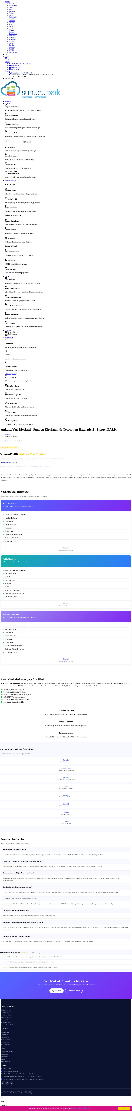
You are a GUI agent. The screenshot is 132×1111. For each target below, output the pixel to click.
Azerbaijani (13, 5)
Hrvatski (12, 11)
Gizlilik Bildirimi (5, 1093)
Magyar (11, 30)
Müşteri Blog (15, 69)
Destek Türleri (16, 67)
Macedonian (13, 34)
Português (12, 37)
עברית (11, 28)
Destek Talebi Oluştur (7, 1051)
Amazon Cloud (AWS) (7, 1025)
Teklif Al (14, 462)
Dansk (11, 15)
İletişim (7, 71)
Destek (7, 62)
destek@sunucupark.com (11, 1071)
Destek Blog (4, 1054)
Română (12, 41)
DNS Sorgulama (10, 374)
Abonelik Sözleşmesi (15, 1093)
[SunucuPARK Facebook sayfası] (2, 1083)
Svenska (12, 47)
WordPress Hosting (6, 1017)
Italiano (11, 32)
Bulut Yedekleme (6, 1039)
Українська (13, 52)
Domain (7, 140)
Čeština (11, 13)
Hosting (7, 103)
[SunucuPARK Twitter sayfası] (11, 1083)
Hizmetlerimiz (10, 180)
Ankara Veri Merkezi (6, 1022)
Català (11, 7)
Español (11, 45)
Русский (12, 43)
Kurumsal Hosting (6, 1012)
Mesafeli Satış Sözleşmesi (27, 1093)
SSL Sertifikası (5, 1037)
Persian (11, 22)
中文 (10, 9)
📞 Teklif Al (56, 991)
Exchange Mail (5, 1034)
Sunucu (7, 276)
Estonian (12, 21)
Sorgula (27, 142)
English (11, 19)
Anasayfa (8, 101)
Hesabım (8, 60)
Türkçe (7, 2)
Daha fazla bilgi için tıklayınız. (81, 1108)
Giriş (6, 54)
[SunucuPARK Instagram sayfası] (7, 1083)
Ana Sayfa (5, 441)
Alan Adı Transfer (6, 1044)
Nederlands (12, 17)
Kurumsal (8, 338)
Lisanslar (8, 330)
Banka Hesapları (5, 1061)
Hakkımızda (4, 1056)
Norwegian (12, 36)
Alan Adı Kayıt (5, 1042)
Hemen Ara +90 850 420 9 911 (21, 63)
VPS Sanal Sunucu (6, 1020)
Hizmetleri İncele (5, 462)
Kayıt (7, 56)
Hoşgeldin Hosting (6, 1010)
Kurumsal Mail (5, 1032)
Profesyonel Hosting (6, 1015)
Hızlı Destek (15, 65)
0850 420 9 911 (8, 1068)
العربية (11, 4)
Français (12, 24)
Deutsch (11, 26)
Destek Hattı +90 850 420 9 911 (21, 73)
